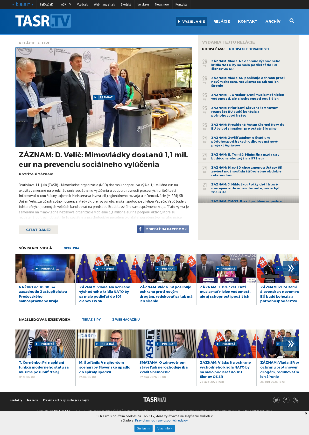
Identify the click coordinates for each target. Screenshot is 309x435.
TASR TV (65, 4)
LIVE (46, 43)
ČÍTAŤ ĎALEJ (38, 229)
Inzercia (32, 400)
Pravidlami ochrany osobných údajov (161, 420)
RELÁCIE (27, 43)
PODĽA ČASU (213, 49)
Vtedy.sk (82, 4)
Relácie (221, 21)
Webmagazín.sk (104, 4)
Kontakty (181, 4)
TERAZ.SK (46, 4)
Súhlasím (143, 428)
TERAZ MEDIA (62, 410)
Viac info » (164, 428)
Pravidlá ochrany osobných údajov (66, 400)
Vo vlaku (143, 4)
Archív (273, 21)
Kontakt (247, 21)
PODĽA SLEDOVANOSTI (249, 49)
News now (162, 4)
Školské (126, 4)
